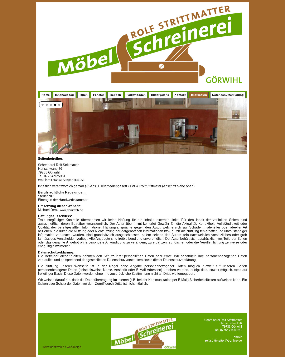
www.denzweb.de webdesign (62, 346)
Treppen (115, 94)
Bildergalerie (160, 94)
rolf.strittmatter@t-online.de (66, 180)
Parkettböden (136, 94)
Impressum (199, 94)
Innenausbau (64, 94)
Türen (83, 94)
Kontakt (180, 94)
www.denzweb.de (71, 210)
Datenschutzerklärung (228, 94)
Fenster (98, 94)
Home (46, 94)
